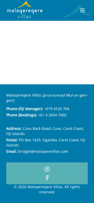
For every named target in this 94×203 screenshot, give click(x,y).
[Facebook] (47, 177)
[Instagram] (47, 169)
